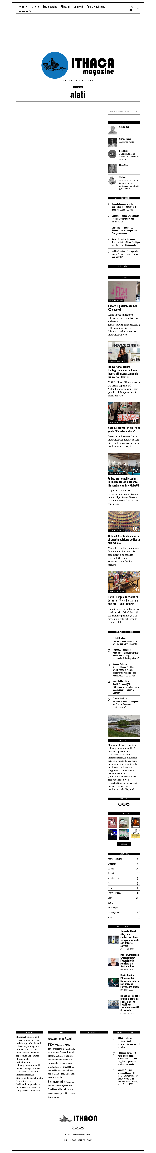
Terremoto (56, 1097)
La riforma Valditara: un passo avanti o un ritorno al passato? (125, 642)
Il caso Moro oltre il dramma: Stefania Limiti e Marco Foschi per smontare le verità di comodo (126, 242)
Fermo (66, 1059)
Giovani (65, 6)
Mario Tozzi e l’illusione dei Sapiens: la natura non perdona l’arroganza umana (124, 230)
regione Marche (67, 1085)
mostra (56, 1074)
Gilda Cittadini (119, 638)
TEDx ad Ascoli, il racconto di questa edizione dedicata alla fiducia (124, 539)
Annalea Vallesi (119, 664)
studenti (73, 1094)
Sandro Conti (124, 126)
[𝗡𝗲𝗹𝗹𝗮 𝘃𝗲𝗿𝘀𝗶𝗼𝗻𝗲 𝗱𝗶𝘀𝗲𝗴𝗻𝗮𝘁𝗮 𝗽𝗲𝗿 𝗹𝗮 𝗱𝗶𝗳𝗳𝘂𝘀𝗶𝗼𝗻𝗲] (136, 834)
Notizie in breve (114, 878)
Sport (110, 897)
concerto (57, 1056)
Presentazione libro (57, 1081)
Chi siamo (72, 1140)
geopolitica (51, 1067)
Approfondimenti (96, 6)
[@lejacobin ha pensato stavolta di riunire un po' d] (112, 822)
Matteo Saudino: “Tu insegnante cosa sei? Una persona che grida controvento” (125, 254)
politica (60, 1077)
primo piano (51, 1085)
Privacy (89, 1140)
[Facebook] (129, 7)
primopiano (70, 1082)
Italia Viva (65, 1067)
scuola (56, 1093)
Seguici (124, 844)
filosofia (53, 1063)
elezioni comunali (58, 1059)
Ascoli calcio (58, 1039)
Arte (50, 1038)
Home (21, 6)
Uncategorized (114, 912)
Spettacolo (62, 1094)
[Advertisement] (78, 34)
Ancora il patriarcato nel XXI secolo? (122, 307)
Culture (111, 868)
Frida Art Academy (66, 1063)
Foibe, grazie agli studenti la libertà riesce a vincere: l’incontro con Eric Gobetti (123, 481)
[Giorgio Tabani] (112, 142)
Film (49, 1063)
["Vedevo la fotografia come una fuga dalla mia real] (136, 822)
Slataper (123, 177)
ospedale (67, 1074)
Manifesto (81, 1140)
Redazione (123, 150)
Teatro (50, 1097)
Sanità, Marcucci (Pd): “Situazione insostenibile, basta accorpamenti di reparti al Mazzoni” (126, 688)
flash (58, 1063)
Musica (61, 1073)
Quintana (58, 1085)
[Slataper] (112, 180)
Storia (67, 1093)
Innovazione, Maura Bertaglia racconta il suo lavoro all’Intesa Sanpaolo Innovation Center (123, 372)
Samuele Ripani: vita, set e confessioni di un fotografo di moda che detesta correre (124, 207)
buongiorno (60, 1045)
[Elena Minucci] (112, 168)
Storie (35, 6)
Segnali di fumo (114, 892)
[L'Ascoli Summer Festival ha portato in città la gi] (112, 834)
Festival (71, 1059)
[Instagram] (132, 7)
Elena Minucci (124, 165)
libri (55, 1070)
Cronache (23, 11)
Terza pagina (50, 6)
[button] (137, 112)
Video (110, 917)
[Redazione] (112, 154)
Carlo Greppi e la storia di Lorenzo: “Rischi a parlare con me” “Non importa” (123, 600)
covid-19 (62, 1056)
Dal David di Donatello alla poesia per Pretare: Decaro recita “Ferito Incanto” (126, 704)
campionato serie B (56, 1048)
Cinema (56, 1052)
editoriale (69, 1056)
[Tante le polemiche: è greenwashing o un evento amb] (124, 834)
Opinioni (78, 6)
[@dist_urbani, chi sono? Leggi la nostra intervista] (124, 822)
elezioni (50, 1059)
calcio (67, 1044)
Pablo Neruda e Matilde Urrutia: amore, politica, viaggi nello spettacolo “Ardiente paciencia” (126, 655)
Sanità (50, 1093)
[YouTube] (131, 10)
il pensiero (58, 1067)
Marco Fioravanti (63, 1070)
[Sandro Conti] (112, 130)
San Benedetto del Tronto (60, 1089)
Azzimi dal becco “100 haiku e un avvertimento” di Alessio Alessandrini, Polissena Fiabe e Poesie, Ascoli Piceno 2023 (126, 671)
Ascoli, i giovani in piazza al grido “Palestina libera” (124, 429)
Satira (110, 888)
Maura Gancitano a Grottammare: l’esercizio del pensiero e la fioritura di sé (125, 218)
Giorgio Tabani (125, 138)
